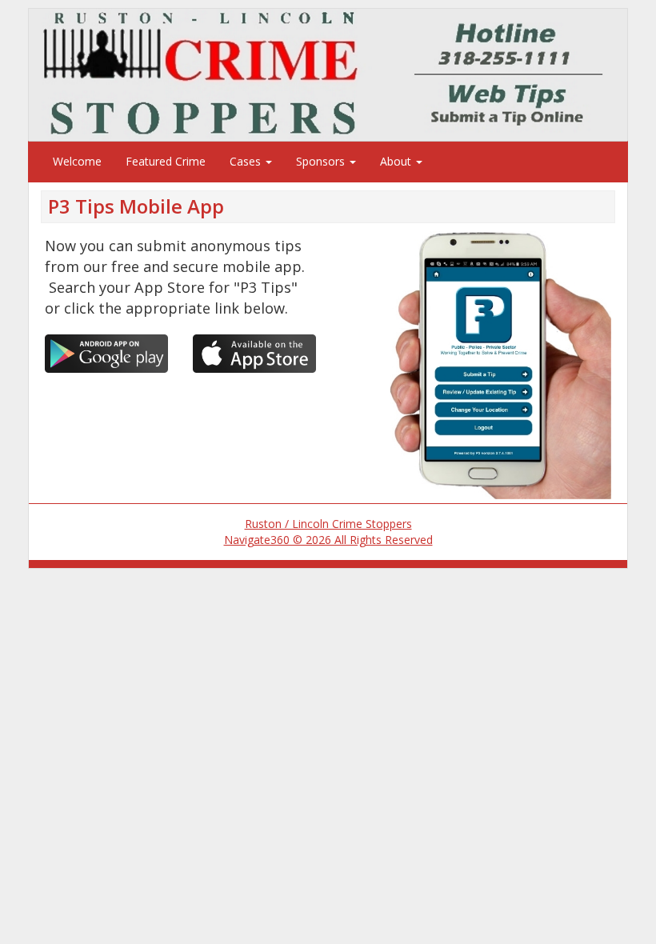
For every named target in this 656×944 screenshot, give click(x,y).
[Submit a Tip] (328, 74)
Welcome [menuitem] (77, 161)
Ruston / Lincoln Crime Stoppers (328, 523)
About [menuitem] (397, 161)
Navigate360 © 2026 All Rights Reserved (328, 539)
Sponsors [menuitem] (322, 161)
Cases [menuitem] (247, 161)
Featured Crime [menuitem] (166, 161)
